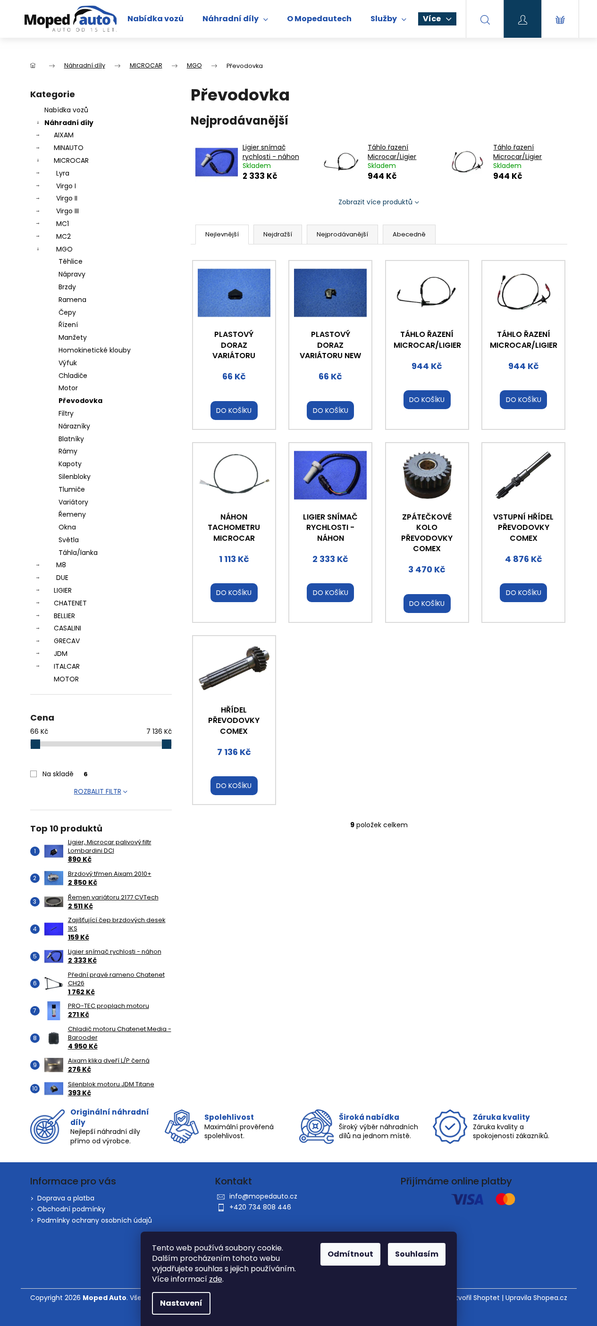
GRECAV (67, 641)
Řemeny (72, 514)
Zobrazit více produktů (375, 202)
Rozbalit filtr (97, 791)
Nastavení (181, 1303)
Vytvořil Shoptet (473, 1297)
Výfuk (68, 363)
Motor (68, 388)
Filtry (66, 413)
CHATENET (70, 603)
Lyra (62, 173)
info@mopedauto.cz (263, 1196)
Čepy (67, 312)
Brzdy (67, 287)
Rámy (68, 451)
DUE (62, 577)
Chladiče (73, 375)
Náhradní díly (68, 122)
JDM (60, 653)
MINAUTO (69, 147)
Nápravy (72, 274)
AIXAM (64, 135)
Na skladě (65, 774)
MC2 (63, 236)
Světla (69, 540)
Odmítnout (350, 1254)
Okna (67, 527)
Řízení (68, 324)
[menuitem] (155, 19)
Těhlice (71, 261)
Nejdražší (277, 234)
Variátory (73, 502)
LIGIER (63, 590)
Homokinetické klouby (95, 350)
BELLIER (64, 616)
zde (215, 1279)
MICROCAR (71, 160)
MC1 (62, 223)
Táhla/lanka (78, 552)
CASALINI (67, 628)
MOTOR (66, 679)
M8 (61, 565)
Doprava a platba (65, 1198)
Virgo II (66, 198)
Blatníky (71, 439)
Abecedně (409, 234)
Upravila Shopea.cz (536, 1297)
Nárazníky (74, 426)
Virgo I (66, 186)
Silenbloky (75, 476)
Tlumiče (72, 489)
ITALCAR (67, 666)
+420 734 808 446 (260, 1207)
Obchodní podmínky (71, 1209)
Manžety (73, 337)
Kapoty (70, 464)
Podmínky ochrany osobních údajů (94, 1220)
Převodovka (80, 400)
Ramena (72, 299)
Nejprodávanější (342, 234)
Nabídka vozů (66, 110)
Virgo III (67, 211)
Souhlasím (416, 1254)
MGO (64, 249)
